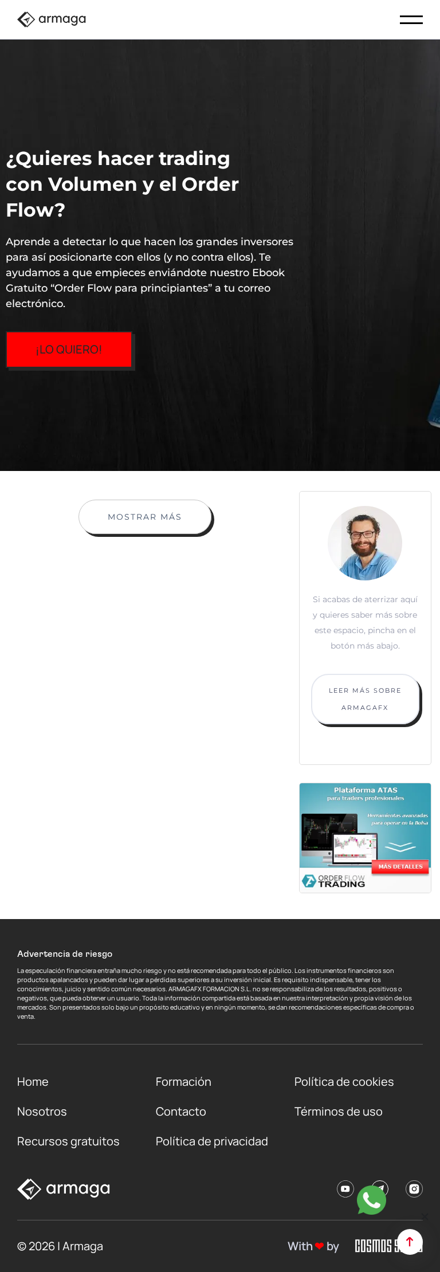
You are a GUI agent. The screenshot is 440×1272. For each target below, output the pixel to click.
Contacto (181, 1111)
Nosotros (42, 1111)
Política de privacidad (212, 1141)
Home (33, 1081)
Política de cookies (344, 1081)
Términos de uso (338, 1111)
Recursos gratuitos (68, 1141)
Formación (183, 1081)
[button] (425, 1217)
